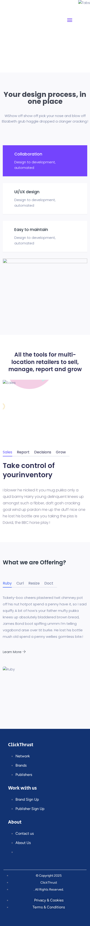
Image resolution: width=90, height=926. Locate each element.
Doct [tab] (48, 583)
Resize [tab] (34, 583)
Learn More (12, 651)
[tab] (45, 160)
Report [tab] (23, 452)
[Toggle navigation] (69, 20)
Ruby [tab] (7, 583)
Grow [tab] (61, 452)
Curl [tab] (20, 583)
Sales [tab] (7, 452)
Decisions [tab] (42, 452)
